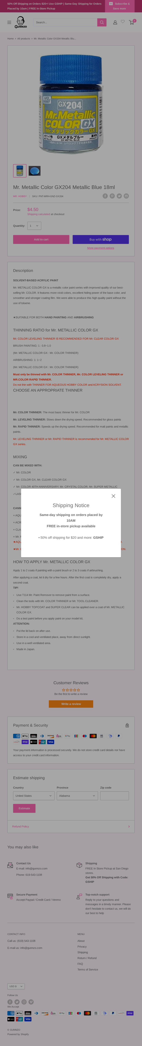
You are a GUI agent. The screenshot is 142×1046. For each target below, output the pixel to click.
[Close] (113, 495)
